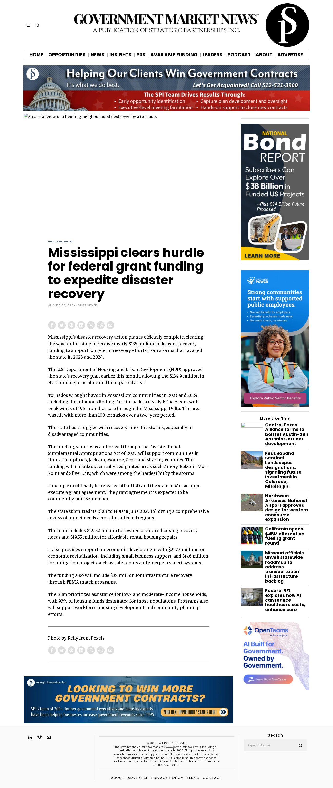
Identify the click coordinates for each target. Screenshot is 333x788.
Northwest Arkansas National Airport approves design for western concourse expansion (286, 508)
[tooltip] (52, 325)
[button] (301, 745)
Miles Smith (87, 305)
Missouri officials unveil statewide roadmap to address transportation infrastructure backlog (284, 567)
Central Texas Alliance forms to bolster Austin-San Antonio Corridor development (286, 434)
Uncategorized (61, 241)
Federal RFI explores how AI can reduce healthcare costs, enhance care (285, 600)
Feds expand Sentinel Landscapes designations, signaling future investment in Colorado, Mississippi (283, 470)
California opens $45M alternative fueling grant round (284, 536)
